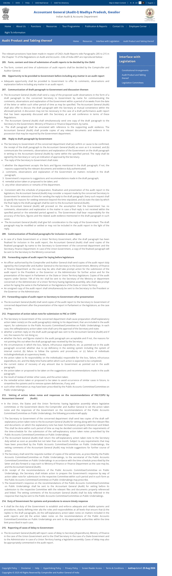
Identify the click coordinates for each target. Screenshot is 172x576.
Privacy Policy (71, 568)
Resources (51, 26)
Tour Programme (71, 26)
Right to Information (15, 32)
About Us (21, 26)
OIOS (18, 3)
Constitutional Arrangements (135, 70)
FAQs (27, 3)
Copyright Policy (9, 568)
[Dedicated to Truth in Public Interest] (5, 14)
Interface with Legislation (107, 41)
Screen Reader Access (92, 568)
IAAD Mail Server (41, 3)
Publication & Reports (96, 26)
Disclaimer (26, 568)
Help (37, 568)
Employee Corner (138, 26)
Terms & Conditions (115, 568)
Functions (36, 26)
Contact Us (118, 26)
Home (8, 26)
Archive (131, 568)
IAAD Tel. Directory (61, 3)
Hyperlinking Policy (52, 568)
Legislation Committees (133, 82)
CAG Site (6, 3)
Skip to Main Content (117, 3)
